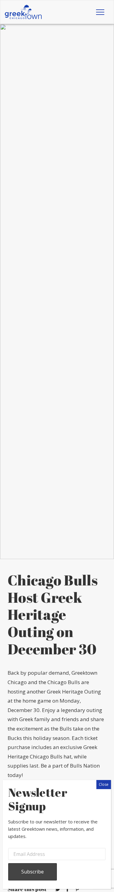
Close (104, 784)
